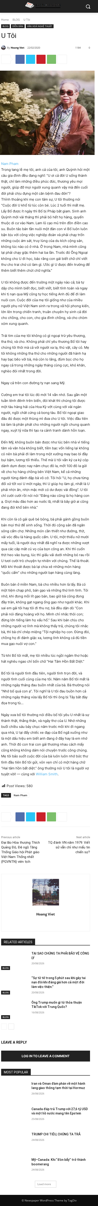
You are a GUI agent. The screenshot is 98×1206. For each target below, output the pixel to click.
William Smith (47, 774)
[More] (62, 59)
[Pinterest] (41, 59)
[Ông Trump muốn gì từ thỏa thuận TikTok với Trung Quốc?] (14, 1009)
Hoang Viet (17, 47)
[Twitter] (30, 59)
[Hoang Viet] (4, 47)
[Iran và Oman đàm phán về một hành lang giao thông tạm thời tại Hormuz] (14, 1091)
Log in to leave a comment (46, 1056)
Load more (44, 1184)
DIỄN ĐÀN (17, 26)
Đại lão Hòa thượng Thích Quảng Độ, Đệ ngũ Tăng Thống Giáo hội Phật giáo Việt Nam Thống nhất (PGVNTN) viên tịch (20, 852)
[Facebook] (20, 59)
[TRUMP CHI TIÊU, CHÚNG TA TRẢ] (14, 1141)
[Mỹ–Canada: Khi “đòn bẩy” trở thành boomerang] (14, 1167)
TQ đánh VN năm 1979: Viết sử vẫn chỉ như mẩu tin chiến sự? (69, 847)
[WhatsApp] (51, 59)
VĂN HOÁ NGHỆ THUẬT (39, 26)
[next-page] (11, 1026)
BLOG (16, 20)
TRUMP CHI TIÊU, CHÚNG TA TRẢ (55, 1134)
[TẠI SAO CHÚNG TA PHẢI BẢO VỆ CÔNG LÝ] (14, 960)
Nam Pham (9, 164)
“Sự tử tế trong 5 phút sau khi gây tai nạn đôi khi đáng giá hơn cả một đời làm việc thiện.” (58, 982)
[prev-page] (4, 1026)
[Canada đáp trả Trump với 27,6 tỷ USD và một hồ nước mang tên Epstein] (14, 1116)
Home (5, 20)
